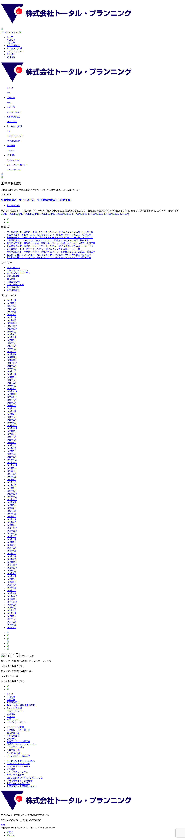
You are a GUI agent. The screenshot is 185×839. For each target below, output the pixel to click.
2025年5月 (11, 343)
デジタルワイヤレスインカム (21, 761)
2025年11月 (12, 326)
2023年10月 (12, 397)
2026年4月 (11, 312)
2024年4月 (11, 380)
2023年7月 (11, 405)
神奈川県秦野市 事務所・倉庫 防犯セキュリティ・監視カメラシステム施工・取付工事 (50, 232)
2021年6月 (11, 477)
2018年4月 (11, 585)
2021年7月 (11, 474)
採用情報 (11, 57)
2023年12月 (12, 391)
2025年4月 (11, 346)
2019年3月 (11, 553)
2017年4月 (11, 619)
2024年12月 (12, 357)
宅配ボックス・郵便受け (18, 783)
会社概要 (11, 54)
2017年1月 (11, 627)
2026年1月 (11, 320)
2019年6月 (11, 545)
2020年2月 (11, 522)
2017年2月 (11, 625)
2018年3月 (11, 588)
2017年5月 (11, 616)
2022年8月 (11, 437)
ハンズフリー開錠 (15, 747)
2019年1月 (11, 559)
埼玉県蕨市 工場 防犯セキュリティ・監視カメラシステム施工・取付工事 (43, 249)
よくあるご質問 (14, 48)
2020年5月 (11, 514)
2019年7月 (11, 542)
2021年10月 (12, 465)
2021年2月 (11, 488)
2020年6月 (11, 511)
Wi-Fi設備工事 (13, 753)
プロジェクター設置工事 (18, 756)
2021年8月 (11, 471)
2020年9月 (11, 502)
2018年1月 (11, 593)
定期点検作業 (13, 276)
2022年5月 (11, 445)
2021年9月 (11, 468)
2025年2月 (11, 351)
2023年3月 (11, 417)
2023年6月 (11, 408)
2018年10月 (12, 568)
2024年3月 (11, 383)
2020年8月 (11, 505)
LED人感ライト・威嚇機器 (20, 781)
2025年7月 (11, 337)
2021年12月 (12, 460)
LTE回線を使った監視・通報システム (25, 778)
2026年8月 (11, 300)
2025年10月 (12, 329)
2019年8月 (11, 539)
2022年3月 (11, 451)
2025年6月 (11, 340)
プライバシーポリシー (10, 32)
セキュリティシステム (17, 270)
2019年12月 (12, 528)
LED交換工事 (13, 750)
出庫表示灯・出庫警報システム (22, 786)
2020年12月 (12, 494)
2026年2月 (11, 317)
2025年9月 (11, 331)
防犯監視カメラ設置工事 (18, 730)
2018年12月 (12, 562)
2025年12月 (12, 323)
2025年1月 (11, 354)
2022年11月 (12, 428)
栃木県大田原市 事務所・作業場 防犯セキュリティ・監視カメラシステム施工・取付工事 (51, 252)
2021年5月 (11, 479)
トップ (10, 37)
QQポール (11, 739)
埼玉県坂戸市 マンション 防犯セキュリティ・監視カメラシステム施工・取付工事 (48, 240)
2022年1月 (11, 457)
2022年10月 (12, 431)
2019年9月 (11, 536)
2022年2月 (11, 454)
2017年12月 (12, 596)
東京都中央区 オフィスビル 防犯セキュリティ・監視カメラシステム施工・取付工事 (49, 255)
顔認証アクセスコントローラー (22, 744)
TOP (3, 825)
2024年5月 (11, 377)
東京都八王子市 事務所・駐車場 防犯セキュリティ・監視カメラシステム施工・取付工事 (51, 243)
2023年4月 (11, 414)
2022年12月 (12, 425)
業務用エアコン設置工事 (18, 741)
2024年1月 (11, 388)
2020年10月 (12, 499)
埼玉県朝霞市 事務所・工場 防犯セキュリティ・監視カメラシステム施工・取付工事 (49, 235)
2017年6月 (11, 613)
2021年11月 (12, 462)
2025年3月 (11, 349)
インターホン (13, 267)
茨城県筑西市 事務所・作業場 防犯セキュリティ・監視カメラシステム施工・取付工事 (50, 237)
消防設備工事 (13, 733)
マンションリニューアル (18, 273)
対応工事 (11, 43)
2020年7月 (11, 508)
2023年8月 (11, 403)
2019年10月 (12, 534)
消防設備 (11, 279)
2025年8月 (11, 334)
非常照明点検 (13, 736)
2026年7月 (11, 303)
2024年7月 (11, 371)
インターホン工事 (15, 727)
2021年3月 (11, 485)
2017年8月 (11, 607)
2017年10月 (12, 602)
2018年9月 (11, 570)
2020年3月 (11, 519)
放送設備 (11, 769)
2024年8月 (11, 368)
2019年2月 (11, 556)
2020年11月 (12, 497)
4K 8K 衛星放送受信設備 (18, 763)
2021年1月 (11, 491)
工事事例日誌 (13, 45)
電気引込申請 (13, 287)
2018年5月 (11, 582)
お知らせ (11, 40)
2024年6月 (11, 374)
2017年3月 (11, 622)
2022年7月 (11, 440)
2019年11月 (12, 531)
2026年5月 (11, 309)
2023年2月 (11, 420)
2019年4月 (11, 551)
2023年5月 (11, 411)
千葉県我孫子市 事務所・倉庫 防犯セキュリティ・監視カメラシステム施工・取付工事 (50, 246)
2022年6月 (11, 442)
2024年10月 (12, 363)
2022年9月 (11, 434)
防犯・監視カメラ (15, 284)
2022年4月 (11, 448)
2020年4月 (11, 516)
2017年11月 (12, 599)
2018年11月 (12, 565)
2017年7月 (11, 610)
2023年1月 (11, 423)
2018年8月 (11, 573)
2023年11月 (12, 394)
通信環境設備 (13, 205)
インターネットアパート (18, 766)
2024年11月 (12, 360)
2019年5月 (11, 548)
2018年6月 (11, 579)
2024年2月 (11, 386)
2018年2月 (11, 590)
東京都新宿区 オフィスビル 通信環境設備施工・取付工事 (36, 200)
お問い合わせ (13, 719)
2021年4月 (11, 482)
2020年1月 (11, 525)
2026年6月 (11, 306)
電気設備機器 (13, 290)
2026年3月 (11, 314)
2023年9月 (11, 400)
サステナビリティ (15, 51)
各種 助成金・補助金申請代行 (21, 705)
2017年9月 (11, 605)
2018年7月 (11, 576)
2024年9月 (11, 366)
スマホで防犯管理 (15, 775)
